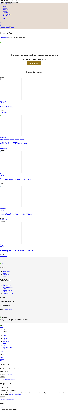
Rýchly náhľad (3, 101)
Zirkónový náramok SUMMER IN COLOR (16, 250)
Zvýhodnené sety (6, 274)
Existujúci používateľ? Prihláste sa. (7, 399)
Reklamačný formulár (7, 292)
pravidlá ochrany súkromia (15, 394)
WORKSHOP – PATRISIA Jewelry (13, 143)
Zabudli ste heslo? (12, 374)
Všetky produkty (6, 271)
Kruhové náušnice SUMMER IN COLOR (16, 214)
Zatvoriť (1, 327)
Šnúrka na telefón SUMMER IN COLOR (16, 179)
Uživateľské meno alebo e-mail (9, 369)
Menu (1, 25)
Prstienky (22, 139)
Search (2, 354)
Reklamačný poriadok (7, 290)
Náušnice (17, 139)
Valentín (4, 276)
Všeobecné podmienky (8, 287)
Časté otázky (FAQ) (7, 285)
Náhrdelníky (2, 103)
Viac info (2, 185)
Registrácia (3, 397)
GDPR (4, 288)
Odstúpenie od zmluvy (8, 293)
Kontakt (4, 284)
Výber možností (3, 112)
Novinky (4, 273)
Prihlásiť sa (3, 376)
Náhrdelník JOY (6, 106)
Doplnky (2, 139)
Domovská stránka (4, 37)
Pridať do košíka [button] (3, 219)
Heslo (4, 371)
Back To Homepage (34, 63)
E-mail (4, 387)
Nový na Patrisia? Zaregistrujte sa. (7, 379)
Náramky (12, 139)
